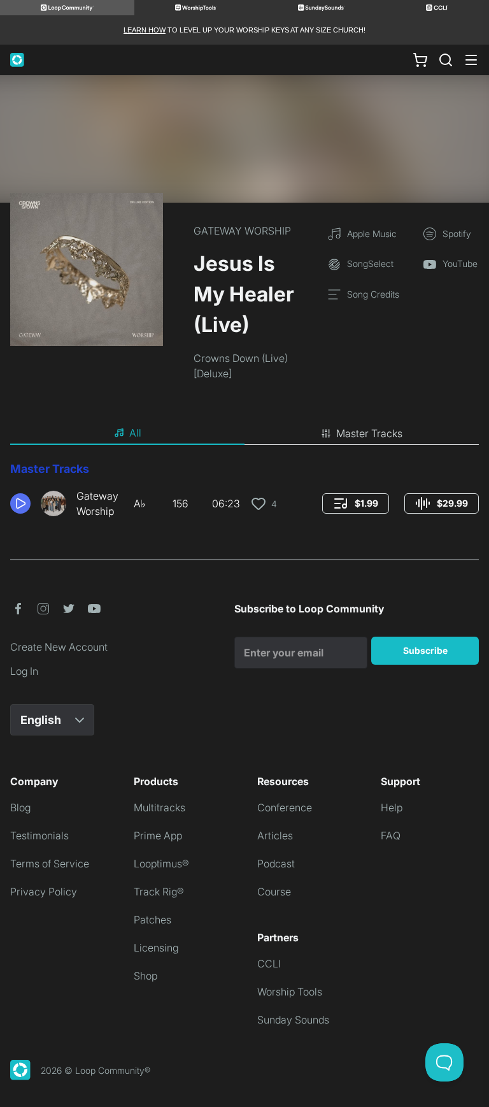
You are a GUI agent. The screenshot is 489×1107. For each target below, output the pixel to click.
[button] (20, 503)
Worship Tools (289, 991)
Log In (24, 671)
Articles (275, 835)
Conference (284, 807)
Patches (152, 919)
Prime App (158, 835)
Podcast (276, 863)
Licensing (156, 947)
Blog (20, 807)
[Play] (20, 503)
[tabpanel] (244, 494)
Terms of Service (49, 863)
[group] (355, 503)
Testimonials (39, 835)
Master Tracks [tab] (369, 433)
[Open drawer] (471, 60)
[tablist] (244, 433)
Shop (145, 975)
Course (274, 891)
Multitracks (159, 807)
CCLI (269, 963)
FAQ (390, 835)
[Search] (445, 60)
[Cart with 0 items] (420, 60)
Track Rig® (159, 891)
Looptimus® (161, 863)
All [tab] (135, 432)
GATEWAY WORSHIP (242, 230)
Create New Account (59, 646)
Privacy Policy (43, 891)
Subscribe (425, 650)
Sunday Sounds (293, 1019)
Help (391, 807)
